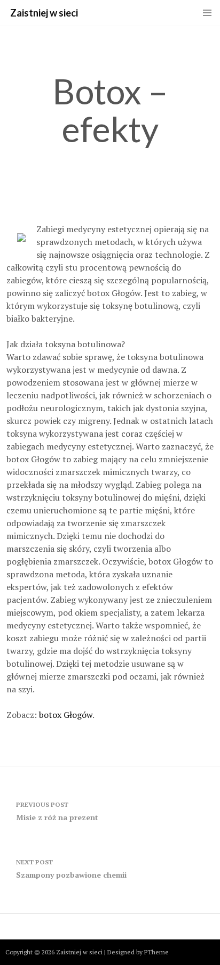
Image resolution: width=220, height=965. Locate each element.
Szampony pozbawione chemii (71, 869)
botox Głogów (65, 715)
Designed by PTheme (138, 952)
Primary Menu (207, 13)
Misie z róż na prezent (57, 811)
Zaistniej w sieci (44, 13)
